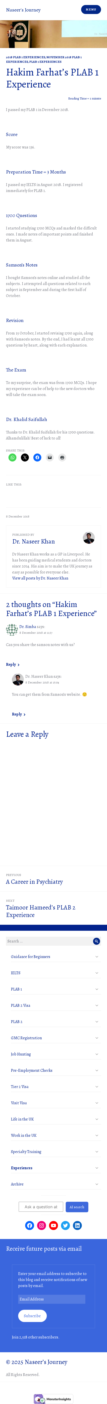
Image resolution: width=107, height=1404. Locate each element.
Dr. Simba (27, 627)
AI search (77, 1207)
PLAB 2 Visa (20, 1005)
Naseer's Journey (23, 9)
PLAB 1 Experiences (45, 62)
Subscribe (32, 1316)
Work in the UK (24, 1135)
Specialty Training (26, 1151)
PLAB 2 (16, 1021)
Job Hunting (21, 1054)
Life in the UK (22, 1119)
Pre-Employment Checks (32, 1070)
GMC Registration (26, 1038)
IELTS (15, 973)
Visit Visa (19, 1103)
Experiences (21, 1168)
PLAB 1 (16, 989)
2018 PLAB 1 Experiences (25, 57)
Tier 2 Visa (20, 1087)
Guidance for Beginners (30, 957)
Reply (11, 664)
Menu (91, 9)
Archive (17, 1184)
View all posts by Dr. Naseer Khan (40, 578)
